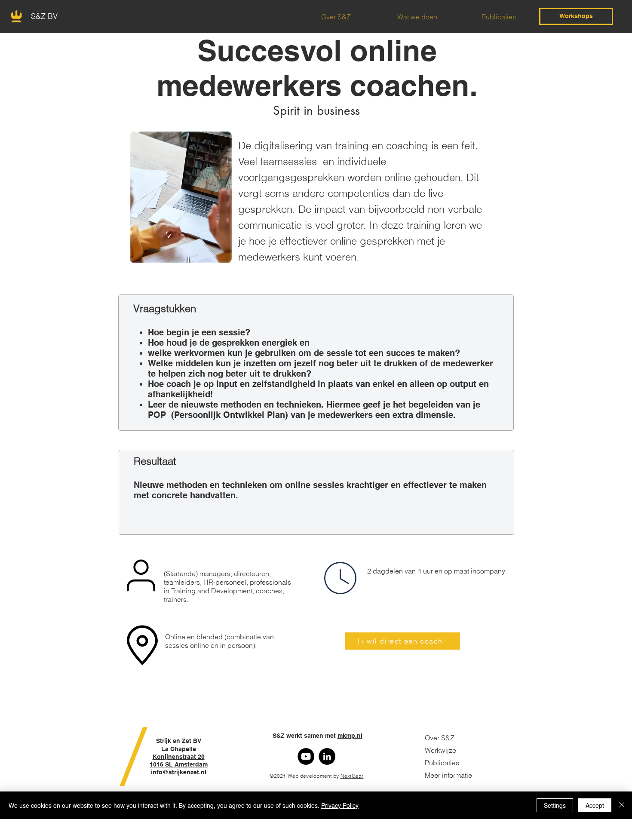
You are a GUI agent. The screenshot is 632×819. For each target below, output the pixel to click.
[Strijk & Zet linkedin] (327, 756)
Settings (555, 805)
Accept (595, 805)
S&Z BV (44, 16)
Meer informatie (448, 775)
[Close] (622, 805)
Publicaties (442, 762)
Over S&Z (439, 737)
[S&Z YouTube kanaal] (306, 756)
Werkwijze (440, 750)
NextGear (352, 776)
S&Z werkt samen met (316, 735)
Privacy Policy (340, 805)
